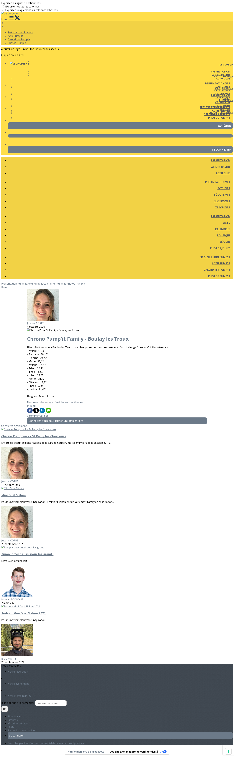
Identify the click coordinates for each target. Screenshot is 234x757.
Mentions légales (18, 723)
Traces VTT (222, 207)
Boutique (223, 235)
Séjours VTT (222, 90)
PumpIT (32, 406)
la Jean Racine (220, 167)
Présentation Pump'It (20, 32)
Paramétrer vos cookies (22, 730)
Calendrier (222, 102)
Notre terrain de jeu (20, 696)
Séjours (225, 242)
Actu (226, 222)
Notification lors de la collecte (85, 751)
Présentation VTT (217, 83)
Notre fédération (18, 671)
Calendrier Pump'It (19, 39)
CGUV (11, 727)
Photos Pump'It (17, 43)
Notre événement (18, 683)
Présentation (220, 71)
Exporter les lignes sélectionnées (21, 3)
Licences (13, 720)
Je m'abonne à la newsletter (18, 703)
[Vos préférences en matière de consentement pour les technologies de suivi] (228, 751)
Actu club (223, 78)
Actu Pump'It (15, 36)
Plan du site (14, 716)
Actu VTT (223, 188)
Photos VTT (222, 201)
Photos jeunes (220, 248)
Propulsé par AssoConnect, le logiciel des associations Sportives (46, 743)
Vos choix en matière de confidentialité (134, 751)
